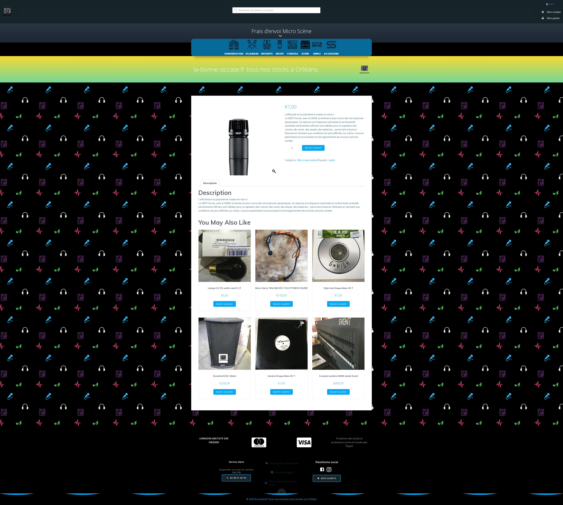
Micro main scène (307, 160)
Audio (332, 160)
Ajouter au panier (313, 148)
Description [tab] (210, 183)
